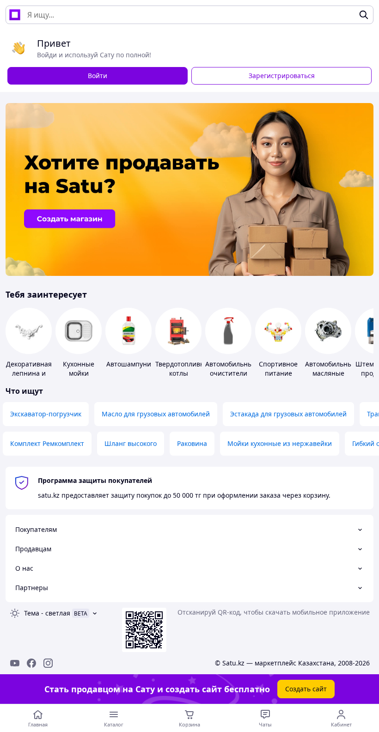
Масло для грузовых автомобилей (156, 413)
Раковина (192, 443)
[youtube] (14, 663)
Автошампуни (128, 364)
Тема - (47, 613)
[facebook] (31, 663)
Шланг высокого (130, 443)
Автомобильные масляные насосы (330, 373)
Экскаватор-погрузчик (45, 413)
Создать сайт (306, 688)
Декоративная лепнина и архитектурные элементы (30, 378)
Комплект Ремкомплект (47, 443)
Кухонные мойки (78, 369)
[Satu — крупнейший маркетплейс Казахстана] (15, 15)
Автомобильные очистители (231, 369)
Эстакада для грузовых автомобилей (288, 413)
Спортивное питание (278, 369)
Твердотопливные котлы (184, 369)
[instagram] (48, 663)
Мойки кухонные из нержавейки (279, 443)
